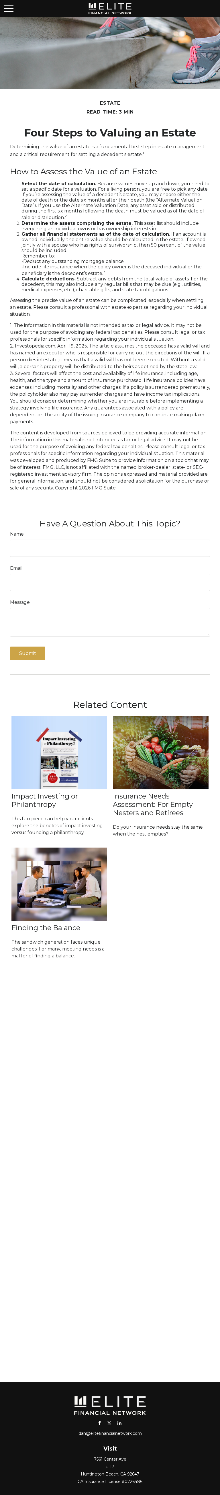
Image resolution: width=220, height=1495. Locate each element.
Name (17, 534)
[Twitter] (109, 1423)
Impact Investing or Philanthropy (44, 800)
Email (16, 568)
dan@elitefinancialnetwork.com (110, 1433)
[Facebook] (99, 1423)
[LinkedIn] (119, 1423)
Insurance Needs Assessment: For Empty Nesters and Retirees (153, 804)
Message (20, 602)
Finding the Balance (45, 928)
